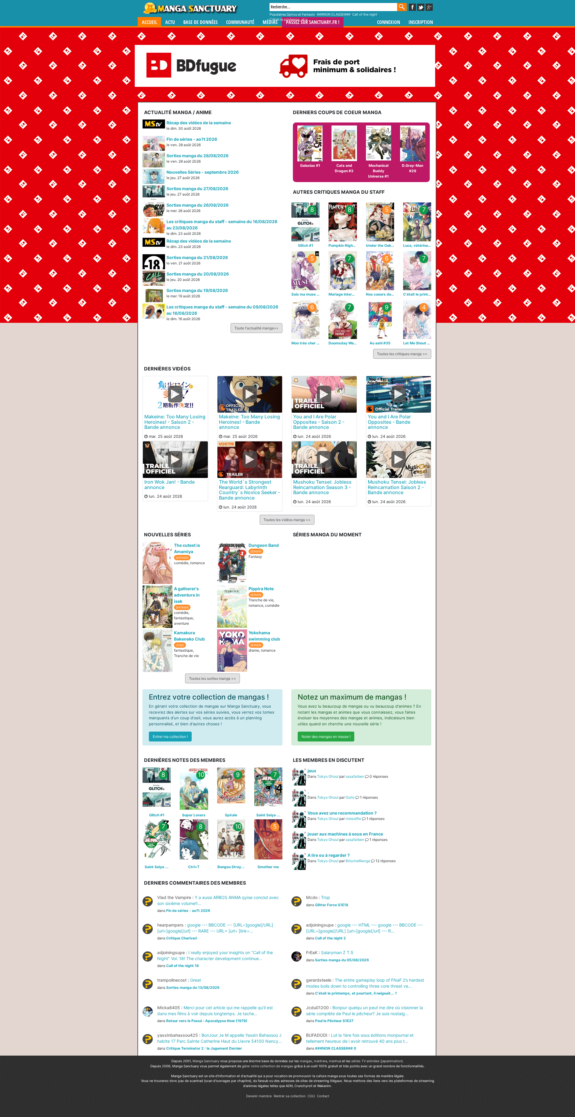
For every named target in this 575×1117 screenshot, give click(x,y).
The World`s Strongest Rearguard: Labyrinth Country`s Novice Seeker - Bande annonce (249, 490)
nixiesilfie (353, 818)
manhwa (320, 1061)
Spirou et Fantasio (301, 14)
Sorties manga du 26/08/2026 (198, 205)
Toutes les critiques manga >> (402, 354)
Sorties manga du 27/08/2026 (197, 188)
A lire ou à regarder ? (329, 855)
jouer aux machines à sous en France (345, 833)
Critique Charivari (181, 938)
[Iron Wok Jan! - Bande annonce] (175, 459)
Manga (190, 8)
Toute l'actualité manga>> (256, 328)
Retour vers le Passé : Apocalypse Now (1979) (206, 1020)
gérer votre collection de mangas (267, 1066)
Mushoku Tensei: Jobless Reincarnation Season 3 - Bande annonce (322, 487)
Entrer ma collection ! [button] (170, 736)
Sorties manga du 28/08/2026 (198, 155)
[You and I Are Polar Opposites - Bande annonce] (398, 394)
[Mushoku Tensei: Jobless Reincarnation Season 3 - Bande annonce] (324, 459)
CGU (311, 1096)
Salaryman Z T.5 (329, 952)
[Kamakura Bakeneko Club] (157, 650)
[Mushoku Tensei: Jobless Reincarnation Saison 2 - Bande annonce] (398, 459)
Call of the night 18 (182, 965)
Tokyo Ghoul (327, 776)
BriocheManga (358, 861)
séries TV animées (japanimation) (377, 1061)
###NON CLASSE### (333, 14)
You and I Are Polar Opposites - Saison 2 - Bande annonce (318, 422)
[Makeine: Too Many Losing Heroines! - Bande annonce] (249, 394)
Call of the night (364, 14)
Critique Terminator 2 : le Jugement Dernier (204, 1048)
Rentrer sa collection (289, 1096)
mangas (306, 1061)
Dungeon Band (264, 545)
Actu (170, 22)
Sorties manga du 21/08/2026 (197, 257)
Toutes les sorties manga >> (212, 678)
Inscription (420, 22)
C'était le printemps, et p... (290, 19)
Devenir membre (259, 1096)
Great (179, 980)
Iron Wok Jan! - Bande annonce (169, 484)
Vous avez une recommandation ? (342, 812)
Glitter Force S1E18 (331, 905)
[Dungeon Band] (232, 562)
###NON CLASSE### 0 (335, 1048)
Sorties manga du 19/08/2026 (197, 290)
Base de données (200, 22)
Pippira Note (261, 588)
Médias (270, 22)
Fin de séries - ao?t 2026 (192, 139)
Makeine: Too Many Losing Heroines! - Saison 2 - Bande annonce (174, 422)
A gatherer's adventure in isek (187, 595)
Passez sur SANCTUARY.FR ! (312, 22)
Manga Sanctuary (206, 1061)
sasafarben (355, 776)
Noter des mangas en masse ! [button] (326, 736)
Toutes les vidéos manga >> (287, 519)
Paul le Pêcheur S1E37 (334, 1020)
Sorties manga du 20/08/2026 (198, 273)
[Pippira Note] (232, 606)
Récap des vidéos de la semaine (199, 122)
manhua (335, 1061)
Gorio (350, 797)
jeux (312, 770)
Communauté (240, 22)
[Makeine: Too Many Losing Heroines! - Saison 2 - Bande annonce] (175, 394)
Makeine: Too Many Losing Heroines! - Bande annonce (249, 422)
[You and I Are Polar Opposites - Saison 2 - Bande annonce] (324, 394)
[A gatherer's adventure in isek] (157, 606)
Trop (318, 897)
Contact (323, 1096)
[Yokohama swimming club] (232, 650)
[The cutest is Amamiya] (157, 562)
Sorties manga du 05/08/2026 (342, 960)
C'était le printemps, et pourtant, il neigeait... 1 (356, 993)
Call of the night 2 (330, 938)
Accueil (149, 22)
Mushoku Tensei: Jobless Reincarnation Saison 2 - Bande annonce (397, 487)
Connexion (388, 22)
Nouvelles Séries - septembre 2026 (203, 172)
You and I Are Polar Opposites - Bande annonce (389, 422)
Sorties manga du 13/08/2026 (193, 987)
